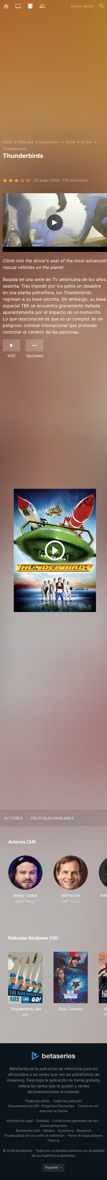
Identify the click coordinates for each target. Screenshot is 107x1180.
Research (84, 1130)
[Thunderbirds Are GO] (25, 977)
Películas (25, 142)
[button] (25, 882)
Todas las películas (67, 1101)
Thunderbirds (15, 148)
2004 (70, 142)
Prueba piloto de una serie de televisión (34, 1135)
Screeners (66, 1130)
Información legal (20, 1121)
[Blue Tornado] (71, 977)
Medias (49, 1130)
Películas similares (52, 818)
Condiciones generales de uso (75, 1121)
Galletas (42, 1121)
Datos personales (53, 1126)
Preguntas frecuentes (57, 1106)
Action (86, 142)
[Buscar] (102, 6)
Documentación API (24, 1106)
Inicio (7, 142)
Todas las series (37, 1101)
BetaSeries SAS (28, 1130)
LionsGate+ (49, 142)
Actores (13, 818)
